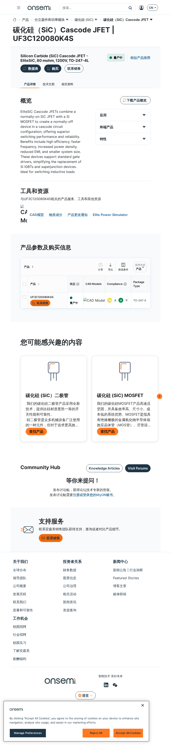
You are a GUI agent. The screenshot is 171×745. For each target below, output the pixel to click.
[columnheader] (48, 284)
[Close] (142, 705)
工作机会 (20, 618)
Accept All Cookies (128, 733)
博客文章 (119, 586)
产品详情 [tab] (30, 84)
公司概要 (19, 586)
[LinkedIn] (106, 685)
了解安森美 (21, 651)
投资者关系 (72, 561)
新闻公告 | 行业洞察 (128, 570)
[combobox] (92, 8)
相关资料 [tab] (67, 84)
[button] (130, 8)
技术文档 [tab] (48, 84)
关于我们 (20, 561)
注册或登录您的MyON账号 (93, 495)
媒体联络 (119, 594)
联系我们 (19, 602)
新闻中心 (120, 561)
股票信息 (69, 578)
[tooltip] (111, 267)
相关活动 (69, 594)
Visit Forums (138, 468)
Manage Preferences (28, 733)
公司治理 (69, 586)
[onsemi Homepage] (39, 8)
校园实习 (19, 643)
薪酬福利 (19, 659)
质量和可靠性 (23, 610)
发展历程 (19, 594)
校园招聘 (19, 626)
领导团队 (19, 578)
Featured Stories (126, 578)
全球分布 (19, 570)
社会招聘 (19, 634)
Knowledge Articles (104, 468)
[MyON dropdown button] (142, 8)
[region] (76, 721)
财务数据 (69, 570)
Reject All (96, 733)
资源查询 (69, 610)
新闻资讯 (69, 602)
